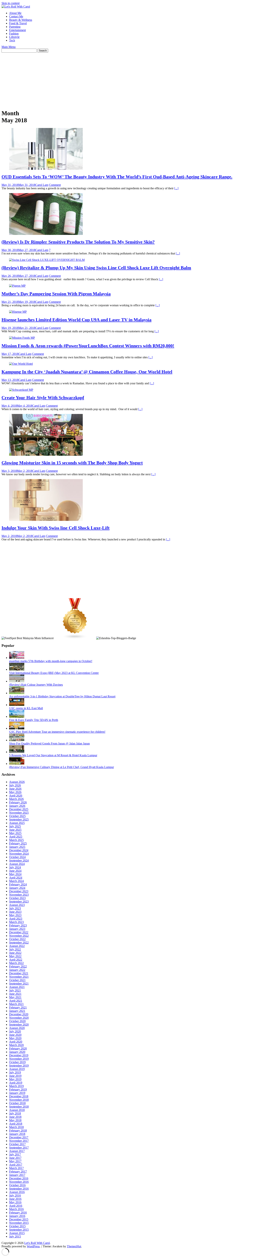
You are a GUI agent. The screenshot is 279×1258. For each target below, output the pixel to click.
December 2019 (18, 1055)
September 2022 (19, 942)
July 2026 (15, 785)
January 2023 (17, 928)
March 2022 (16, 963)
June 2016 (15, 1198)
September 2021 (19, 983)
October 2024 (17, 857)
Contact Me (16, 16)
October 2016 (17, 1185)
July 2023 (15, 908)
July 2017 (15, 1154)
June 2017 (15, 1157)
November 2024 (19, 853)
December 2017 (18, 1137)
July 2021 (15, 990)
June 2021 (15, 993)
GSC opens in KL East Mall (26, 708)
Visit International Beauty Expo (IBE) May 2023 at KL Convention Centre (54, 672)
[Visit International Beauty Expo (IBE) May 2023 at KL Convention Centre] (16, 669)
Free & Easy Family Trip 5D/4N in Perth (33, 720)
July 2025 (15, 826)
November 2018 (19, 1099)
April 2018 (15, 1123)
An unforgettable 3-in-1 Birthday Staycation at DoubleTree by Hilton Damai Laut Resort (62, 696)
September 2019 (19, 1065)
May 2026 (15, 792)
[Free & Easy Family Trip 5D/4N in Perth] (16, 716)
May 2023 (15, 915)
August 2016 (17, 1192)
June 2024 (15, 870)
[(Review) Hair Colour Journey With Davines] (16, 681)
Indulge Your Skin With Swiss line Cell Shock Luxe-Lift (56, 527)
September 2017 (19, 1147)
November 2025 (19, 812)
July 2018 (15, 1113)
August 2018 (17, 1110)
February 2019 (18, 1089)
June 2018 (15, 1116)
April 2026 (15, 795)
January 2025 (17, 846)
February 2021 (18, 1007)
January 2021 (17, 1010)
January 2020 (17, 1051)
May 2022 (15, 956)
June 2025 (15, 829)
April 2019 (15, 1082)
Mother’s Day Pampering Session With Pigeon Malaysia (56, 293)
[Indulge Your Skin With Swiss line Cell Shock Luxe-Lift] (46, 519)
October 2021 (17, 980)
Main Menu (9, 46)
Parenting (14, 26)
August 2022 (17, 946)
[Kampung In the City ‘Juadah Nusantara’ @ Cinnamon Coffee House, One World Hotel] (21, 363)
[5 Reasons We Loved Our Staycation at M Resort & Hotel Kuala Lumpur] (16, 751)
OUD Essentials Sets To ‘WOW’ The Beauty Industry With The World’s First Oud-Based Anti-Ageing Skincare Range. (117, 176)
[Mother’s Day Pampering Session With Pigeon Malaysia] (17, 285)
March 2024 (16, 881)
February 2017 (18, 1171)
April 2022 (15, 959)
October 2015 (17, 1226)
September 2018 (19, 1106)
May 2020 (15, 1038)
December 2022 (18, 932)
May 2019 (15, 1079)
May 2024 (15, 874)
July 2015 (15, 1236)
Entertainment (17, 30)
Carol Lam (41, 184)
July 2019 (15, 1072)
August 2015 (17, 1233)
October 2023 (17, 898)
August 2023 (17, 905)
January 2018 (17, 1134)
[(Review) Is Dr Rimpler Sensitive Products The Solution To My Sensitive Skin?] (46, 233)
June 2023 (15, 911)
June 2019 (15, 1075)
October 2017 (17, 1144)
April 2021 (15, 1000)
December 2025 (18, 809)
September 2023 (19, 901)
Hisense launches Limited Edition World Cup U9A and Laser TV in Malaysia (76, 319)
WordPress (33, 1246)
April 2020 (15, 1041)
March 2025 (16, 840)
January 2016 (17, 1216)
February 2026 (18, 802)
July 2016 (15, 1195)
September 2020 (19, 1024)
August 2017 (17, 1151)
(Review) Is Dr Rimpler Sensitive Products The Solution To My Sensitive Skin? (78, 241)
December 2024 (18, 850)
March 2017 (16, 1168)
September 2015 (19, 1229)
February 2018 (18, 1130)
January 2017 (17, 1175)
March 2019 (16, 1086)
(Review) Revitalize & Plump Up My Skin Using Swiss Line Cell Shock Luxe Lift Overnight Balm (96, 267)
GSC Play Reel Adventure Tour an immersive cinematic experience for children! (57, 731)
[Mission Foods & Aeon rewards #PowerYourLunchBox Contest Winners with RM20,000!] (22, 337)
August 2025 (17, 822)
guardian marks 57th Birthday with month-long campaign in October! (50, 661)
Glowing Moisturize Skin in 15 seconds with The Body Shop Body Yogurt (72, 462)
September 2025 (19, 819)
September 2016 (19, 1188)
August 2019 (17, 1069)
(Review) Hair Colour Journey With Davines (36, 684)
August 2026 (17, 781)
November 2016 (19, 1181)
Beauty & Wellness (20, 19)
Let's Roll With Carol (37, 1243)
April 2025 (15, 836)
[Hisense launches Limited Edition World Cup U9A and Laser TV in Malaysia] (18, 311)
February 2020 (18, 1048)
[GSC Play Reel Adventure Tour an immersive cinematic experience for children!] (16, 728)
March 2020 (16, 1045)
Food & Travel (18, 23)
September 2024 (19, 860)
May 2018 (15, 1120)
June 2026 (15, 788)
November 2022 (19, 935)
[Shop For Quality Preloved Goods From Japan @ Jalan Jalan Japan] (16, 740)
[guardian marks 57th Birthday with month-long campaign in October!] (16, 657)
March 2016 (16, 1209)
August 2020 (17, 1028)
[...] (176, 188)
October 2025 (17, 816)
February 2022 (18, 966)
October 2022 (17, 939)
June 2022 (15, 952)
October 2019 (17, 1062)
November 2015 (19, 1222)
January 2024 (17, 887)
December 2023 (18, 891)
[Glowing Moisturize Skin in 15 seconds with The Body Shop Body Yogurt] (46, 454)
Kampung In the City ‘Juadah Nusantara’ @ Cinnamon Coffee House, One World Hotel (87, 371)
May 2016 (15, 1202)
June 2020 (15, 1034)
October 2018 (17, 1103)
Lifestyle (14, 37)
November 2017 (19, 1140)
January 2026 (17, 805)
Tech (12, 40)
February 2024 (18, 884)
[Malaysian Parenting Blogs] (74, 638)
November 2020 (19, 1017)
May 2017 (15, 1161)
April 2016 (15, 1205)
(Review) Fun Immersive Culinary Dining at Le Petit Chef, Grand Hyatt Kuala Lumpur (61, 767)
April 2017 (15, 1164)
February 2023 (18, 925)
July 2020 (15, 1031)
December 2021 (18, 973)
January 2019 (17, 1093)
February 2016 (18, 1212)
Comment (55, 184)
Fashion (14, 33)
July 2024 (15, 867)
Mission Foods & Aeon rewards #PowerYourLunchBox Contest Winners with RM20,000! (88, 345)
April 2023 (15, 918)
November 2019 (19, 1058)
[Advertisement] (115, 79)
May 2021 (15, 997)
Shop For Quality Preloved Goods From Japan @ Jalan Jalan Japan (49, 743)
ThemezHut (74, 1246)
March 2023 (16, 922)
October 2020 (17, 1021)
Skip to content (11, 3)
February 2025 (18, 843)
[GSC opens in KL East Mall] (16, 704)
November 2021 (19, 976)
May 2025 (15, 833)
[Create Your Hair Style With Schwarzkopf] (21, 389)
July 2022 (15, 949)
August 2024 (17, 864)
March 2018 (16, 1127)
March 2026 (16, 799)
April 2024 (15, 877)
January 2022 (17, 969)
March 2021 (16, 1004)
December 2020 (18, 1014)
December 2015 (18, 1219)
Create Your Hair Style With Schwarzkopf (43, 397)
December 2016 (18, 1178)
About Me (15, 13)
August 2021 (17, 987)
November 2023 (19, 894)
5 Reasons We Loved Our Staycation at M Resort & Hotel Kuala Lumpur (53, 755)
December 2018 (18, 1096)
